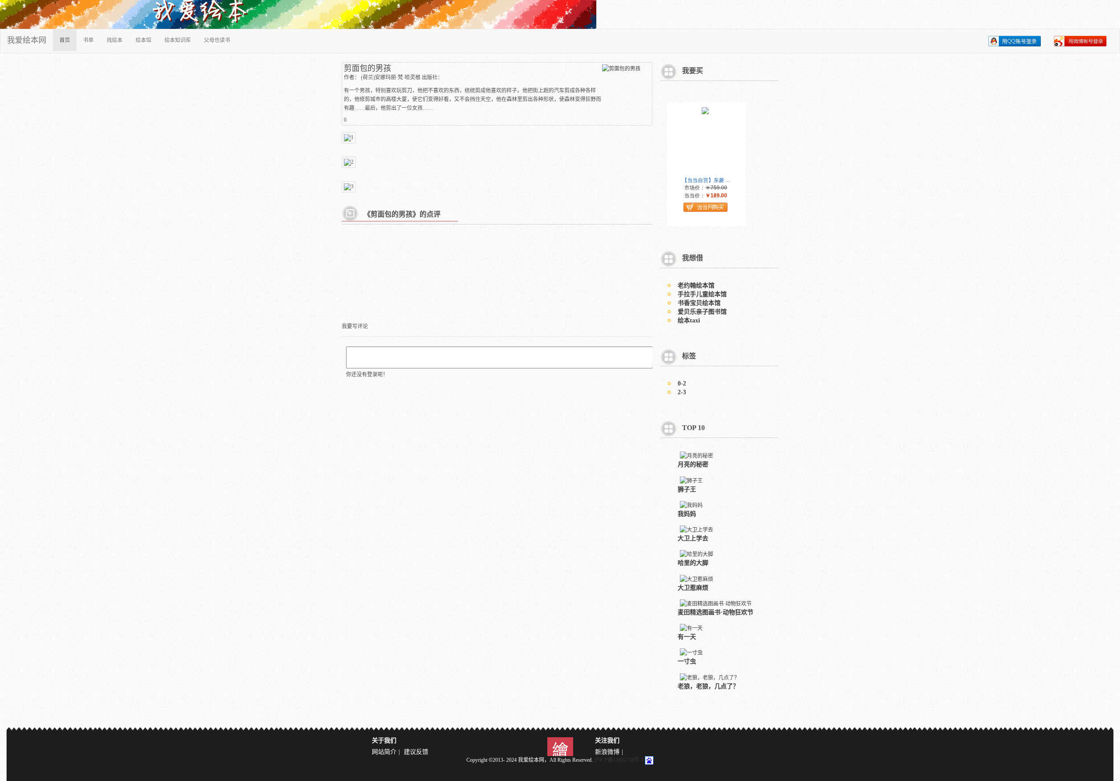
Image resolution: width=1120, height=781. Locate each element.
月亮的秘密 (693, 464)
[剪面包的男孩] (621, 68)
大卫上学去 (693, 538)
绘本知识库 (177, 40)
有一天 (687, 637)
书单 (88, 40)
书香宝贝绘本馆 (699, 303)
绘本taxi (689, 320)
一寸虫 (687, 661)
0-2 (682, 383)
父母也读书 (217, 40)
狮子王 (687, 489)
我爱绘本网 (26, 40)
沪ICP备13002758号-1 (619, 760)
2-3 (682, 392)
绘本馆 (143, 40)
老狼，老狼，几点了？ (708, 686)
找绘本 (114, 40)
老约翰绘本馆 (696, 285)
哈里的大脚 (693, 563)
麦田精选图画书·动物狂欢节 (715, 612)
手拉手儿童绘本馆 (702, 294)
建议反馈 (416, 752)
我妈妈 (687, 514)
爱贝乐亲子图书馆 (702, 311)
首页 (65, 40)
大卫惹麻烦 (693, 588)
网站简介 (384, 752)
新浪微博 (607, 752)
